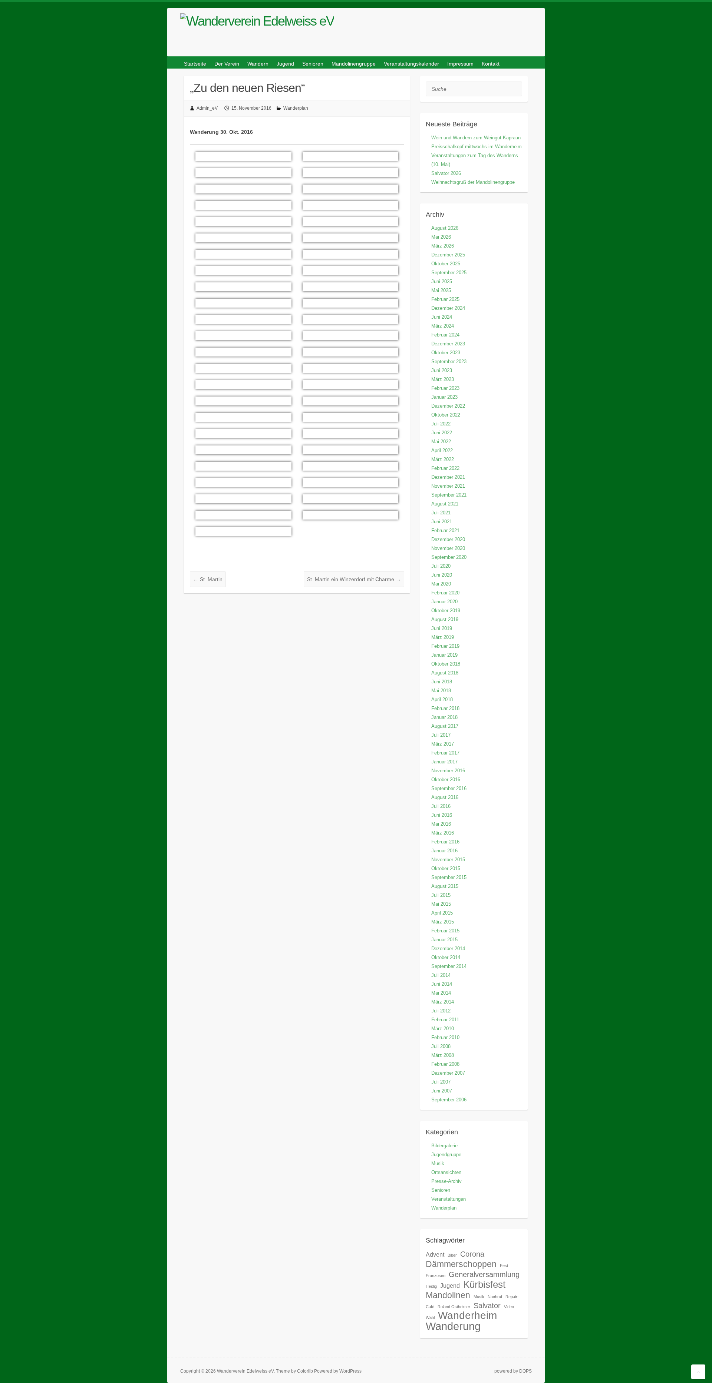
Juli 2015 (441, 895)
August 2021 (444, 504)
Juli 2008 (441, 1046)
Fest (504, 1265)
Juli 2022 (441, 424)
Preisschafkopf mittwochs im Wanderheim (476, 146)
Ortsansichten (446, 1172)
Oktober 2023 (445, 352)
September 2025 (449, 272)
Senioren (312, 64)
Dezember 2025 (448, 255)
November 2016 (448, 770)
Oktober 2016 (445, 779)
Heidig (431, 1286)
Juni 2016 (441, 815)
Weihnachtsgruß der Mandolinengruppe (473, 182)
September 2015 (449, 877)
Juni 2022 (441, 432)
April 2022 (442, 450)
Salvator (487, 1305)
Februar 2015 (445, 930)
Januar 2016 (444, 850)
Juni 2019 (441, 628)
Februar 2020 (445, 593)
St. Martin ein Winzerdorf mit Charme (354, 579)
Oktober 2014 (445, 957)
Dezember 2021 (448, 477)
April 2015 (442, 913)
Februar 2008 (445, 1064)
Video (509, 1306)
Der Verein (226, 64)
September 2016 (449, 788)
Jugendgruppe (446, 1154)
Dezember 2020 (448, 539)
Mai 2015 (441, 904)
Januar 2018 (444, 717)
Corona (472, 1254)
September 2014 (449, 966)
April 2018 (442, 699)
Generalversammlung (484, 1274)
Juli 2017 (441, 735)
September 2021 (449, 495)
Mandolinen (448, 1295)
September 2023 (449, 361)
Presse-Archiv (446, 1181)
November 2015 (448, 859)
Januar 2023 (444, 397)
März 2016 (442, 833)
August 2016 (444, 797)
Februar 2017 (445, 753)
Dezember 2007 (448, 1073)
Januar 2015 (444, 939)
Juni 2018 (441, 681)
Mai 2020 (441, 584)
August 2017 (444, 726)
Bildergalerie (444, 1145)
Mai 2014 (441, 993)
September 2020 (449, 557)
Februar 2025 (445, 299)
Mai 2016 (441, 824)
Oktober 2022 (445, 415)
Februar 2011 (445, 1019)
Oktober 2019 (445, 610)
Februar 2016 (445, 842)
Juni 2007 (441, 1091)
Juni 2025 (441, 281)
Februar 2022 (445, 468)
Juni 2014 (441, 984)
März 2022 (442, 459)
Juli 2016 (441, 806)
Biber (452, 1255)
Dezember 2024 (448, 308)
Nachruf (495, 1296)
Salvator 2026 (446, 173)
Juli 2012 (441, 1011)
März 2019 (442, 637)
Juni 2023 (441, 370)
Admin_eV (207, 108)
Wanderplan (295, 108)
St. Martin (207, 579)
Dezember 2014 (448, 948)
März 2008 (442, 1055)
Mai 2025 (441, 290)
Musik (437, 1163)
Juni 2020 (441, 575)
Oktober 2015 (445, 868)
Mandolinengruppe (354, 64)
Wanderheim (467, 1315)
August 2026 (444, 228)
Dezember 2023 (448, 343)
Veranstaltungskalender (411, 64)
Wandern (257, 64)
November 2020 (448, 548)
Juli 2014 (441, 975)
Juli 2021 (441, 512)
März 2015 (442, 922)
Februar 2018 (445, 708)
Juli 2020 (441, 566)
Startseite (195, 64)
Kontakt (491, 64)
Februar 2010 (445, 1037)
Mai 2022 (441, 441)
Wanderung (453, 1326)
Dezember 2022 (448, 406)
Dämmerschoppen (461, 1264)
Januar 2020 (444, 601)
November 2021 (448, 486)
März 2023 (442, 379)
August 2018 (444, 673)
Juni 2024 (441, 317)
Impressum (460, 64)
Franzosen (435, 1275)
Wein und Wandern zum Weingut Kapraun (476, 137)
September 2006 (449, 1099)
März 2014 (442, 1002)
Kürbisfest (484, 1284)
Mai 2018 (441, 690)
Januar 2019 (444, 655)
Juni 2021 (441, 521)
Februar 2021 (445, 530)
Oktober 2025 (445, 263)
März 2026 (442, 246)
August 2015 (444, 886)
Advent (435, 1254)
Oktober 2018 (445, 664)
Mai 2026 (441, 237)
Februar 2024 (445, 335)
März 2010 (442, 1028)
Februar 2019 (445, 646)
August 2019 (444, 619)
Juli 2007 (441, 1082)
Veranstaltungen (448, 1199)
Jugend (285, 64)
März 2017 (442, 744)
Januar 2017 (444, 762)
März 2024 (442, 326)
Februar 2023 (445, 388)
